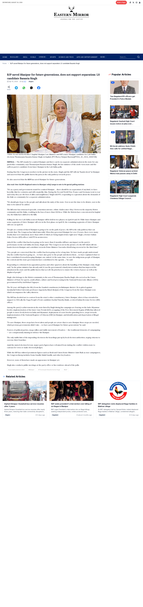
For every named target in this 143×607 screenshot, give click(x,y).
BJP (29, 179)
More (102, 57)
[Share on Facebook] (38, 87)
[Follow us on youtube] (139, 2)
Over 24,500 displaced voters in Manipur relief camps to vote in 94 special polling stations (49, 184)
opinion (42, 57)
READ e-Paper (121, 2)
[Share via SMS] (31, 87)
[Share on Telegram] (16, 87)
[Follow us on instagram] (136, 2)
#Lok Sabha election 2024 (16, 369)
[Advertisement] (71, 37)
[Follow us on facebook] (130, 2)
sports (53, 57)
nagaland (14, 57)
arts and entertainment (86, 57)
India (25, 57)
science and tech (66, 57)
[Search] (138, 57)
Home (5, 57)
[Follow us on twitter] (133, 2)
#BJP (65, 369)
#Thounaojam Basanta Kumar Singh (49, 369)
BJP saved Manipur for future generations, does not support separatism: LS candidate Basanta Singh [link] (45, 63)
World (33, 57)
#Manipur (31, 369)
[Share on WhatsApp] (24, 88)
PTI (25, 81)
